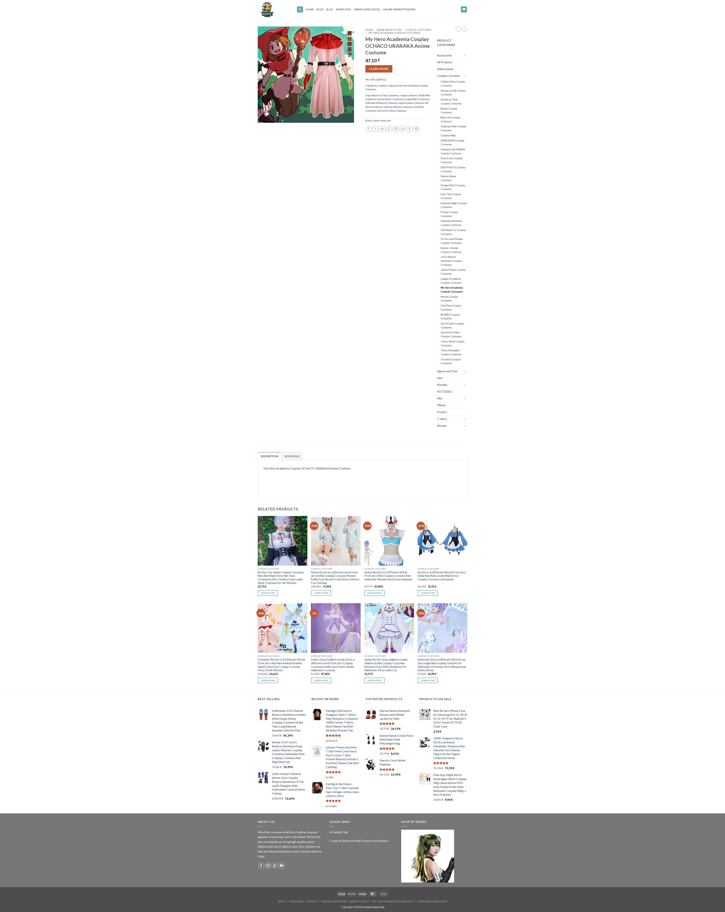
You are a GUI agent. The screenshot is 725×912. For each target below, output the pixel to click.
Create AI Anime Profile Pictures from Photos (358, 840)
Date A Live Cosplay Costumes (452, 160)
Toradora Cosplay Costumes (451, 361)
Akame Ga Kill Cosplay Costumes (453, 92)
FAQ (374, 901)
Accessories (444, 55)
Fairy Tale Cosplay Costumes (451, 196)
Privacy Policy (359, 901)
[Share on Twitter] (382, 129)
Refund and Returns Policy (397, 901)
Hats (440, 378)
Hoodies (442, 384)
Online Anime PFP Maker (399, 9)
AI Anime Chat (338, 832)
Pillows (441, 405)
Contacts (312, 901)
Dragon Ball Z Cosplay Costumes (453, 187)
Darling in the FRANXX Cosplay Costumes (453, 151)
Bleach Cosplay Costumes (449, 110)
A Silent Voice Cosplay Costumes (453, 83)
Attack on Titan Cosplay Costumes (451, 101)
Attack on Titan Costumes (385, 95)
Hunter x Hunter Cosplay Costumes (451, 249)
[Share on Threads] (389, 129)
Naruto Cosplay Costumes (449, 298)
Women (442, 425)
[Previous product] (464, 29)
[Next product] (458, 29)
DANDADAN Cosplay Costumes (452, 142)
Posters (442, 412)
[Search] (300, 9)
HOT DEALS (444, 391)
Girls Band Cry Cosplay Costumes (453, 232)
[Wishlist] (464, 9)
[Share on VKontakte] (403, 129)
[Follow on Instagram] (268, 866)
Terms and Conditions (432, 901)
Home (310, 9)
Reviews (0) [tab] (292, 456)
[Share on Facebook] (369, 129)
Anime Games (445, 69)
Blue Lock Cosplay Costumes (451, 119)
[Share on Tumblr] (409, 129)
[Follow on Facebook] (261, 866)
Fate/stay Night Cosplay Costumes (454, 205)
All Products (444, 62)
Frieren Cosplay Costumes (449, 214)
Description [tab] (269, 456)
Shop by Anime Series (334, 901)
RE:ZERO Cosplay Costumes (450, 316)
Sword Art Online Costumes (391, 110)
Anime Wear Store (389, 29)
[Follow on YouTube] (281, 866)
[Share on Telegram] (416, 129)
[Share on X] (376, 129)
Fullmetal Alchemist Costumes (381, 102)
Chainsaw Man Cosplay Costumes (453, 128)
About (282, 901)
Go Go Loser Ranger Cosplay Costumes (452, 240)
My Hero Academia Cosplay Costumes (394, 32)
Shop (319, 9)
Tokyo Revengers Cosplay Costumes (451, 352)
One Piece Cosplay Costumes (451, 307)
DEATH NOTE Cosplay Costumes (453, 169)
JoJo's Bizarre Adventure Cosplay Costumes (451, 260)
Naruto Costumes (403, 106)
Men (439, 398)
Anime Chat (343, 9)
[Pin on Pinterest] (396, 129)
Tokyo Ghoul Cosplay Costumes (453, 343)
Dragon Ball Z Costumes (417, 99)
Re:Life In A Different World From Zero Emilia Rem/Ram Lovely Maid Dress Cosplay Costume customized (442, 576)
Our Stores (296, 901)
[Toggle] (465, 55)
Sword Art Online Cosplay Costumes (451, 334)
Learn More (379, 68)
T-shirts (442, 419)
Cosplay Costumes (418, 29)
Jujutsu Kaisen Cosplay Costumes (453, 271)
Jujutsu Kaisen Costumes (411, 102)
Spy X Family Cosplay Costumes (452, 325)
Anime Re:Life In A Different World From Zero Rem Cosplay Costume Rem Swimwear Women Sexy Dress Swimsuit (388, 576)
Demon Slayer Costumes (390, 99)
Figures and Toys (447, 371)
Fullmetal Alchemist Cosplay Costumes (451, 222)
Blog (329, 9)
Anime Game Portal (367, 9)
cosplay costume (408, 95)
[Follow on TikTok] (275, 866)
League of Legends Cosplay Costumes (451, 280)
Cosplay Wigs (448, 135)
